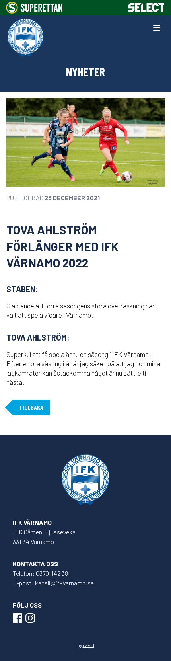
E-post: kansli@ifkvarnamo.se (53, 583)
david (88, 645)
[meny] (157, 28)
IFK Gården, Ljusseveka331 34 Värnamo (44, 536)
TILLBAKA (31, 407)
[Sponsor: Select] (146, 7)
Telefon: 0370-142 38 (40, 573)
